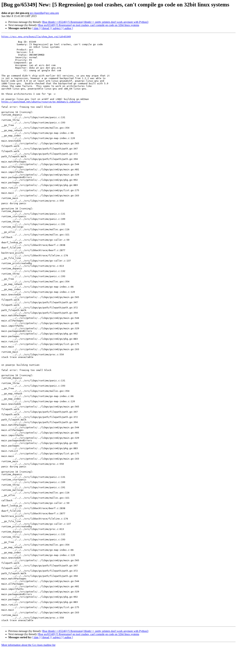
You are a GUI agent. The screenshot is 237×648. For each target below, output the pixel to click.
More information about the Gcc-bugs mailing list (28, 644)
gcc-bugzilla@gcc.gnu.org (44, 12)
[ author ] (68, 28)
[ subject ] (56, 28)
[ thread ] (46, 28)
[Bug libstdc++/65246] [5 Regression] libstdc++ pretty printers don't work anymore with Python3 (95, 21)
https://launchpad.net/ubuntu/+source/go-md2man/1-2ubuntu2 (41, 101)
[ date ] (36, 28)
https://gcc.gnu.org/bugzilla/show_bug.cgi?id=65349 (36, 36)
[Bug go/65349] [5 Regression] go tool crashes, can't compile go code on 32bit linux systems (88, 25)
